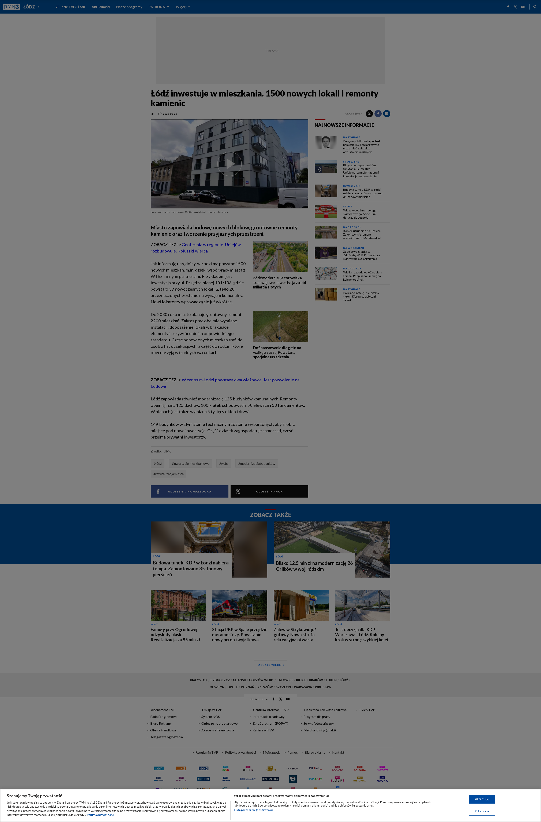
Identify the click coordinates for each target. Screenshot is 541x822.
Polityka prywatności (101, 814)
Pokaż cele (482, 811)
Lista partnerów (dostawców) (253, 810)
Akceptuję (482, 799)
